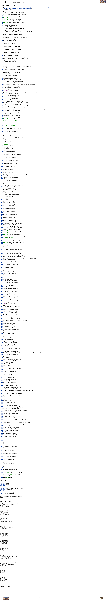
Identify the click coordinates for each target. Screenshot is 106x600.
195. (2, 323)
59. (2, 96)
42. (2, 70)
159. (2, 261)
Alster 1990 (2, 484)
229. (2, 382)
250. (2, 414)
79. (2, 128)
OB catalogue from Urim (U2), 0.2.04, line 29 (75, 7)
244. (2, 405)
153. (2, 252)
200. (2, 337)
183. (2, 305)
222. (2, 371)
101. (2, 166)
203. (2, 342)
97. (2, 160)
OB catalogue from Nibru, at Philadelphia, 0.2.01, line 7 (27, 7)
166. (2, 279)
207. (2, 348)
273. (2, 459)
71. (2, 115)
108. (2, 177)
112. (2, 183)
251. (2, 416)
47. (2, 78)
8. (2, 19)
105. (2, 172)
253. (2, 419)
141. (2, 227)
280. (2, 477)
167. (2, 280)
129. (2, 209)
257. (2, 425)
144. (2, 232)
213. (2, 357)
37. (2, 63)
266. (2, 440)
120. (2, 196)
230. (2, 383)
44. (2, 73)
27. (2, 47)
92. (2, 152)
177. (2, 296)
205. (2, 345)
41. (2, 69)
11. (2, 23)
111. (2, 181)
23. (2, 41)
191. (2, 317)
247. (2, 410)
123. (2, 201)
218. (2, 365)
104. (2, 170)
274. (2, 467)
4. (2, 12)
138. (2, 223)
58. (2, 95)
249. (2, 413)
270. (2, 453)
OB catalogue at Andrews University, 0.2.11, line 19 (21, 8)
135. (2, 218)
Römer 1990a (3, 492)
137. (2, 221)
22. (2, 40)
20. (2, 37)
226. (2, 377)
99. (2, 163)
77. (2, 125)
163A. (2, 271)
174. (2, 291)
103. (2, 169)
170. (2, 285)
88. (2, 147)
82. (2, 132)
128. (2, 208)
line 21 (42, 7)
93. (2, 154)
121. (2, 197)
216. (2, 362)
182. (2, 303)
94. (2, 155)
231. (2, 385)
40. (2, 67)
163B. (2, 273)
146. (2, 235)
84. (2, 141)
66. (2, 107)
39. (2, 66)
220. (2, 368)
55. (2, 90)
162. (2, 265)
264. (2, 436)
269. (2, 451)
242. (2, 402)
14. (2, 28)
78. (2, 126)
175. (2, 293)
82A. (2, 137)
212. (2, 356)
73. (2, 118)
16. (2, 31)
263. (2, 434)
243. (2, 403)
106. (2, 173)
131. (2, 212)
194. (2, 321)
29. (2, 50)
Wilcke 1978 (2, 493)
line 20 (39, 7)
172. (2, 288)
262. (2, 433)
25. (2, 44)
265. (2, 437)
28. (2, 49)
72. (2, 116)
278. (2, 474)
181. (2, 302)
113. (2, 185)
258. (2, 427)
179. (2, 299)
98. (2, 161)
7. (2, 17)
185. (2, 308)
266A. (2, 446)
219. (2, 366)
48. (2, 79)
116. (2, 189)
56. (2, 92)
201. (2, 339)
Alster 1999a (2, 489)
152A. (2, 249)
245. (2, 406)
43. (2, 72)
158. (2, 259)
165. (2, 277)
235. (2, 391)
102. (2, 167)
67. (2, 109)
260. (2, 430)
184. (2, 306)
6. (2, 15)
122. (2, 199)
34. (2, 58)
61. (2, 99)
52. (2, 85)
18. (2, 34)
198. (2, 327)
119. (2, 194)
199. (2, 329)
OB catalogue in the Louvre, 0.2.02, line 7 (52, 7)
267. (2, 449)
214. (2, 359)
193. (2, 320)
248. (2, 411)
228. (2, 380)
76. (2, 123)
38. (2, 64)
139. (2, 224)
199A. (2, 333)
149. (2, 240)
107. (2, 175)
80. (2, 129)
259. (2, 428)
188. (2, 312)
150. (2, 242)
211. (2, 354)
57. (2, 93)
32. (2, 55)
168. (2, 282)
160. (2, 262)
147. (2, 237)
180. (2, 300)
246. (2, 408)
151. (2, 243)
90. (2, 150)
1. (2, 7)
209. (2, 351)
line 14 (62, 7)
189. (2, 314)
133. (2, 215)
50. (2, 82)
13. (2, 26)
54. (2, 89)
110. (2, 180)
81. (2, 131)
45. (2, 75)
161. (2, 264)
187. (2, 311)
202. (2, 341)
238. (2, 396)
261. (2, 431)
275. (2, 469)
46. (2, 76)
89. (2, 148)
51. (2, 84)
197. (2, 326)
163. (2, 267)
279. (2, 475)
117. (2, 191)
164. (2, 276)
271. (2, 454)
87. (2, 145)
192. (2, 318)
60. (2, 98)
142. (2, 229)
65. (2, 105)
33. (2, 56)
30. (2, 52)
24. (2, 43)
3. (2, 11)
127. (2, 206)
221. (2, 369)
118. (2, 192)
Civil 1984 (2, 490)
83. (2, 139)
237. (2, 394)
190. (2, 315)
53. (2, 87)
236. (2, 393)
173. (2, 289)
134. (2, 217)
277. (2, 472)
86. (2, 144)
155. (2, 255)
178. (2, 297)
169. (2, 283)
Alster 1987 (2, 483)
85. (2, 142)
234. (2, 390)
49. (2, 81)
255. (2, 422)
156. (2, 256)
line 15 (65, 7)
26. (2, 46)
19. (2, 35)
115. (2, 188)
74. (2, 120)
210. (2, 352)
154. (2, 253)
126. (2, 205)
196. (2, 324)
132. (2, 214)
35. (2, 60)
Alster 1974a (2, 481)
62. (2, 101)
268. (2, 450)
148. (2, 239)
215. (2, 360)
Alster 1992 (2, 485)
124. (2, 202)
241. (2, 400)
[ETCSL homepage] (103, 2)
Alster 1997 (2, 487)
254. (2, 421)
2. (2, 9)
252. (2, 417)
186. (2, 309)
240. (2, 399)
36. (2, 61)
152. (2, 245)
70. (2, 113)
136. (2, 220)
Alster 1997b (2, 488)
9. (2, 20)
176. (2, 294)
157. (2, 258)
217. (2, 363)
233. (2, 388)
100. (2, 164)
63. (2, 102)
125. (2, 204)
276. (2, 470)
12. (2, 25)
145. (2, 234)
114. (2, 186)
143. (2, 230)
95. (2, 157)
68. (2, 110)
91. (2, 151)
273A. (2, 464)
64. (2, 104)
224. (2, 374)
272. (2, 456)
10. (2, 22)
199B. (2, 334)
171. (2, 286)
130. (2, 211)
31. (2, 53)
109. (2, 178)
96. (2, 158)
